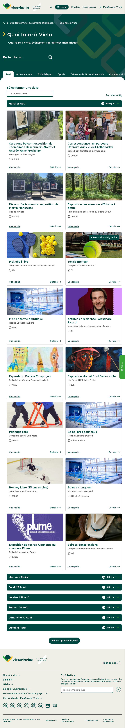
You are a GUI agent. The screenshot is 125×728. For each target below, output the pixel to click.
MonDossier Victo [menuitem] (112, 7)
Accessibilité (51, 720)
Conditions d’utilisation (108, 720)
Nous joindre (10, 675)
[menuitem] (22, 7)
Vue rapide (14, 167)
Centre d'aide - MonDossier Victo (21, 698)
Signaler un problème (15, 689)
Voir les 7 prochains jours (64, 640)
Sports (61, 74)
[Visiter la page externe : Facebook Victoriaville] (5, 706)
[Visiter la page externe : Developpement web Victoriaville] (54, 706)
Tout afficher (112, 95)
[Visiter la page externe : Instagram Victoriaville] (26, 706)
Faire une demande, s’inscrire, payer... (24, 693)
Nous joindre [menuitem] (89, 7)
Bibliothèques (45, 74)
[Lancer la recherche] (50, 57)
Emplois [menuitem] (75, 7)
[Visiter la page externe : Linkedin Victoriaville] (33, 706)
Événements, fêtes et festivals (87, 74)
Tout (8, 74)
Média (6, 684)
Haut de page (110, 663)
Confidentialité (91, 720)
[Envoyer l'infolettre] (118, 690)
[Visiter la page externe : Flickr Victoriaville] (47, 706)
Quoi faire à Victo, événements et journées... (32, 23)
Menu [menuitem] (63, 7)
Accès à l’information (68, 720)
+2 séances (83, 496)
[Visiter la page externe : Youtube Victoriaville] (40, 706)
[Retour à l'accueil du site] (5, 23)
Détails (54, 167)
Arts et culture (24, 74)
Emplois (7, 679)
